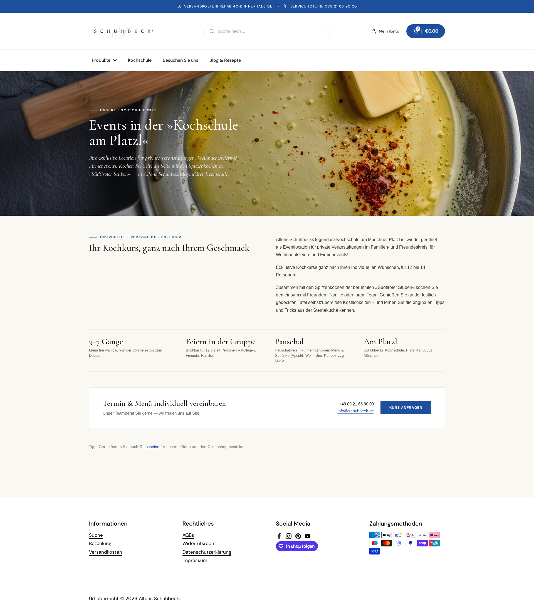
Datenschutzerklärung (206, 552)
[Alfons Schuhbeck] (124, 31)
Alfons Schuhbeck (159, 598)
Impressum (194, 560)
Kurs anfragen (405, 408)
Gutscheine (149, 446)
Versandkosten (105, 552)
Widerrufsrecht (199, 543)
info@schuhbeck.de (356, 411)
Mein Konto (389, 31)
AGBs (188, 535)
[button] (425, 31)
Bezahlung (100, 543)
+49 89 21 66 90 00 (356, 404)
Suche (96, 535)
